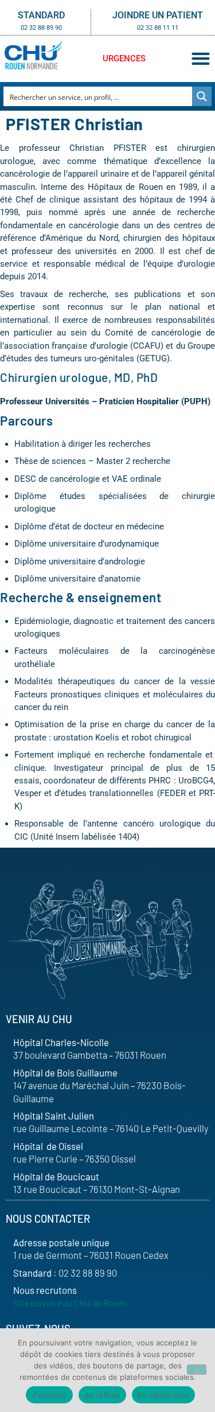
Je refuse (102, 1394)
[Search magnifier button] (202, 96)
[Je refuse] (196, 1369)
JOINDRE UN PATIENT (157, 15)
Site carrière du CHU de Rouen (70, 1303)
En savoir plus (164, 1394)
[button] (200, 58)
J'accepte (49, 1394)
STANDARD (41, 15)
